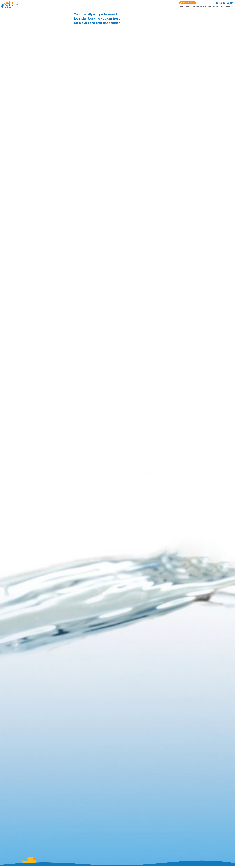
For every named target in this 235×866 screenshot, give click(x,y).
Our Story (195, 6)
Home (181, 6)
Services (187, 6)
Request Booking (189, 3)
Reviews (203, 6)
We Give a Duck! (217, 6)
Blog (209, 6)
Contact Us (229, 6)
